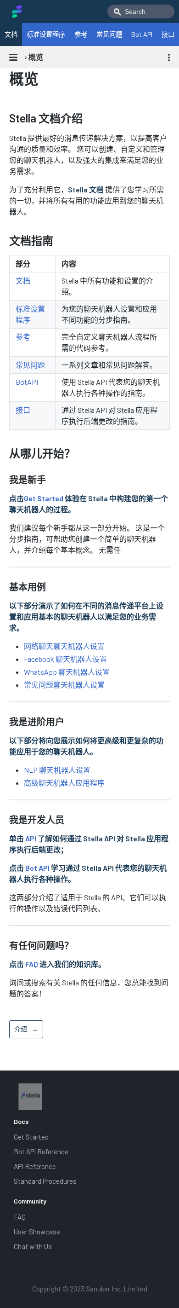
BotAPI (27, 381)
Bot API (141, 34)
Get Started (43, 498)
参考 (80, 34)
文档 (11, 34)
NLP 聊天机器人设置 (57, 769)
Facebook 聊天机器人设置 (65, 658)
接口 (168, 34)
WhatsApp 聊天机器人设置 (67, 671)
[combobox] (140, 11)
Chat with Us (33, 1246)
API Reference (35, 1166)
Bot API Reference (41, 1151)
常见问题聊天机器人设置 (64, 684)
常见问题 (109, 34)
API (30, 838)
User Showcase (37, 1231)
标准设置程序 (46, 34)
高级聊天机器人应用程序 (64, 782)
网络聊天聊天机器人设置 (64, 646)
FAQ (31, 964)
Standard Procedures (45, 1181)
